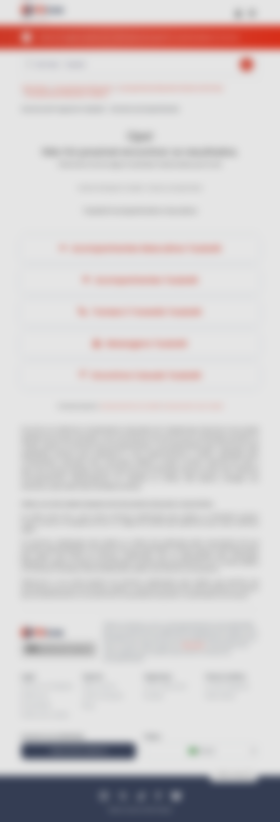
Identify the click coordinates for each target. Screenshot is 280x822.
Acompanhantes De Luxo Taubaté (130, 406)
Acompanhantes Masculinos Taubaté (145, 248)
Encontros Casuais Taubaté (145, 375)
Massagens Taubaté (145, 343)
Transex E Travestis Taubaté (145, 311)
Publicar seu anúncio (79, 750)
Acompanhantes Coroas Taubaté (192, 406)
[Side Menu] (252, 13)
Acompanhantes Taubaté (145, 280)
